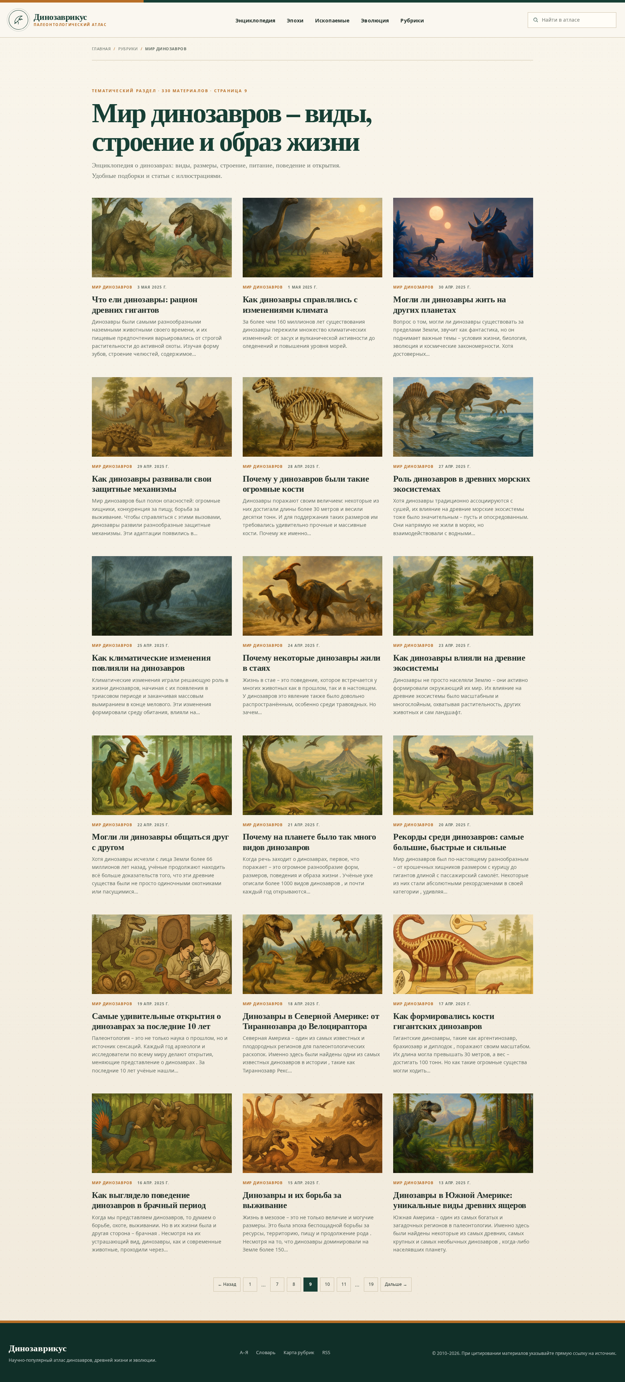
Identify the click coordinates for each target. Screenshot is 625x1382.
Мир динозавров (112, 287)
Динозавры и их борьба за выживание (292, 1199)
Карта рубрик (299, 1352)
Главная (101, 48)
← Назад (227, 1284)
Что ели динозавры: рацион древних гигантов (144, 304)
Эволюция (375, 20)
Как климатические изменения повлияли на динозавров (151, 662)
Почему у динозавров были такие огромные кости (306, 483)
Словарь (266, 1352)
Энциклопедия (255, 20)
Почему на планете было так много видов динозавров (309, 841)
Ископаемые (332, 20)
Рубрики (412, 20)
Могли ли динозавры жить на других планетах (449, 304)
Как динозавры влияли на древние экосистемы (459, 662)
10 (327, 1284)
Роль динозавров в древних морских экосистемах (461, 483)
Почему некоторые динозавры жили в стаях (311, 662)
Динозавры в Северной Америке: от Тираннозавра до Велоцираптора (311, 1020)
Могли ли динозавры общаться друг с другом (160, 841)
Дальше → (396, 1284)
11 (343, 1284)
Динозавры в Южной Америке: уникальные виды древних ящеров (459, 1199)
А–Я (244, 1352)
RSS (326, 1352)
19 (371, 1284)
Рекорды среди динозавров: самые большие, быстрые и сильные (458, 841)
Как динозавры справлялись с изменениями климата (300, 304)
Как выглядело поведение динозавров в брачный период (148, 1199)
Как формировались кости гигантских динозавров (443, 1020)
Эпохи (295, 20)
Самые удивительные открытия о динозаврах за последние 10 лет (156, 1020)
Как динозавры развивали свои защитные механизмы (152, 483)
